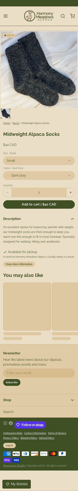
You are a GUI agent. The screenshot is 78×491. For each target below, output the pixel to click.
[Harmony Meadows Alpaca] (39, 16)
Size (9, 153)
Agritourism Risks (12, 433)
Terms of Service (57, 433)
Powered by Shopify (14, 465)
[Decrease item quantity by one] (7, 192)
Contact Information (35, 433)
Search (8, 412)
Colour (13, 168)
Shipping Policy (28, 438)
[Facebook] (11, 424)
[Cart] (71, 16)
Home (6, 123)
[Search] (61, 16)
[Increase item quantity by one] (71, 192)
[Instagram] (5, 424)
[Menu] (7, 16)
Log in (9, 445)
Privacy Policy (11, 438)
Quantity (8, 185)
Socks (16, 123)
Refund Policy (46, 438)
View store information (19, 264)
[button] (39, 204)
